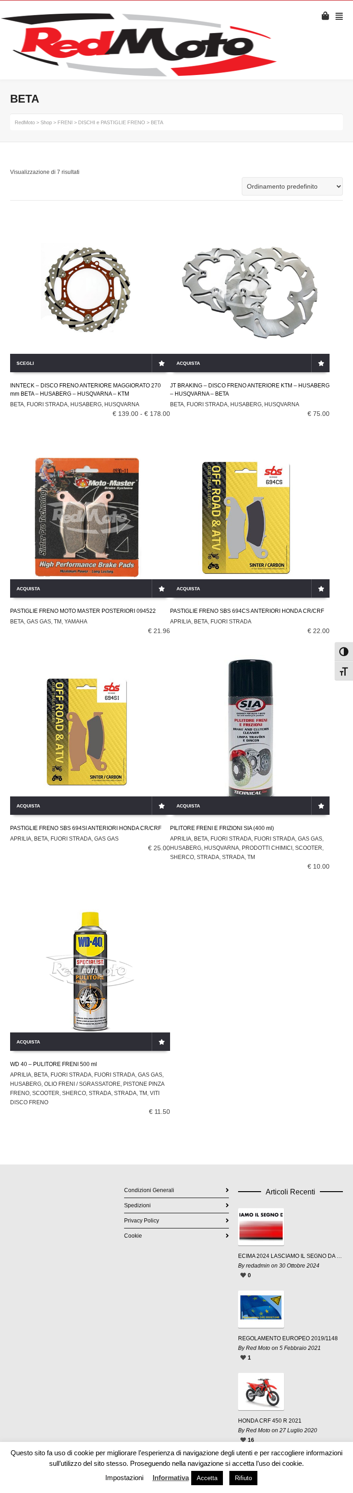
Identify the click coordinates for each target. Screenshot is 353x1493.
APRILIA (180, 621)
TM (58, 621)
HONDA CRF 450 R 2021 (270, 1421)
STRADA (208, 857)
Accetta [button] (207, 1478)
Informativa (171, 1477)
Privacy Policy (141, 1220)
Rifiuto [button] (243, 1478)
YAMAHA (75, 621)
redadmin (258, 1265)
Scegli (25, 363)
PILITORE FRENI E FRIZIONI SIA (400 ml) (222, 828)
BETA (17, 404)
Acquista (188, 363)
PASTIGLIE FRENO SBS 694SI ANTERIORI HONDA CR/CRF (85, 828)
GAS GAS (39, 621)
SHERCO (182, 857)
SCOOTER (308, 848)
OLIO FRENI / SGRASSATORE (82, 1084)
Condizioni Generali (149, 1190)
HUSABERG (86, 404)
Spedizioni (137, 1205)
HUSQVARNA (121, 404)
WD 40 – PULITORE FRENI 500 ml (53, 1064)
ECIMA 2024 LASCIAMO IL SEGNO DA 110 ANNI (290, 1256)
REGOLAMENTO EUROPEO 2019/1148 (288, 1338)
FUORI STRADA (47, 404)
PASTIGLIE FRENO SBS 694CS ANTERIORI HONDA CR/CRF (247, 611)
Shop (46, 122)
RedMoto (25, 122)
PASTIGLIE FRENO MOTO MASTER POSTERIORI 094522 (83, 611)
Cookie (133, 1236)
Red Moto (258, 1348)
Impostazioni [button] (124, 1477)
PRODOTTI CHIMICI (267, 848)
